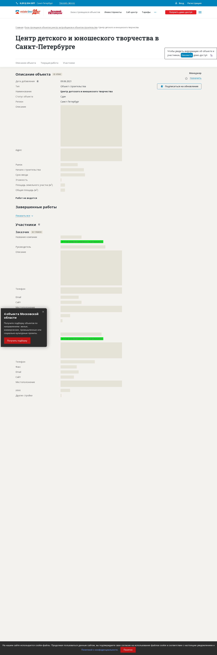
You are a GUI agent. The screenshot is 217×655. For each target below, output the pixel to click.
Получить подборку (17, 340)
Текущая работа (49, 62)
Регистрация (194, 3)
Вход (181, 3)
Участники (69, 62)
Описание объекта (26, 62)
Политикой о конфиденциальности (99, 649)
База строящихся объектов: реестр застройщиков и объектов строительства (61, 27)
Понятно (128, 649)
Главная (19, 27)
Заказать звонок (67, 3)
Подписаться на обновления (181, 86)
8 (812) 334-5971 (27, 3)
